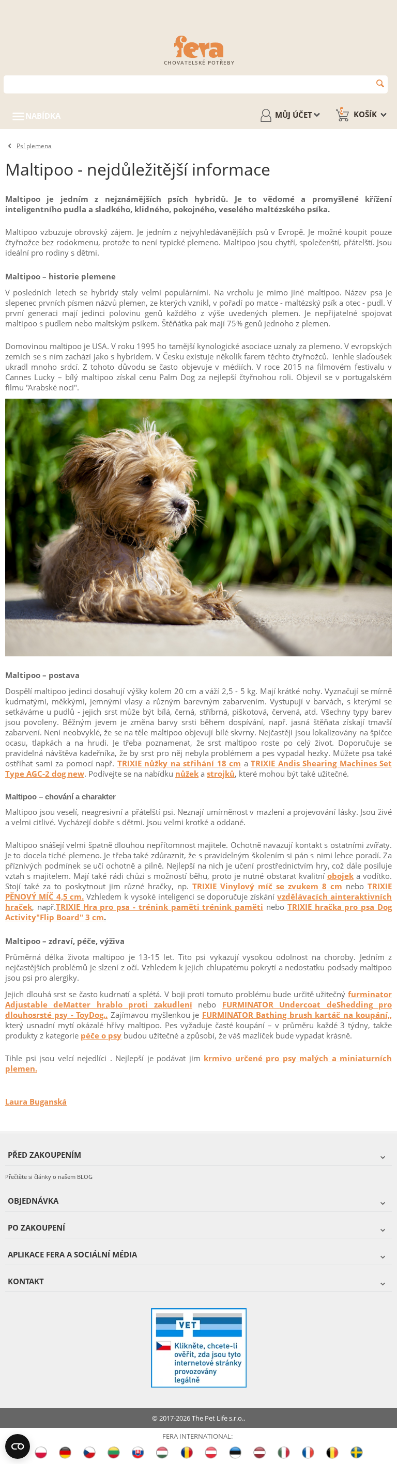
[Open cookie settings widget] (17, 1446)
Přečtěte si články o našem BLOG (49, 1176)
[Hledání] (380, 83)
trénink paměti (232, 907)
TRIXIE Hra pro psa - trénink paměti (128, 907)
